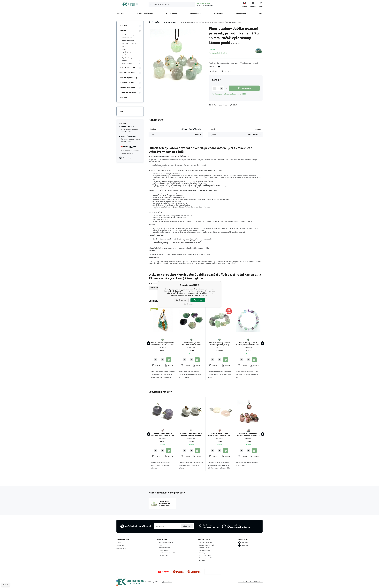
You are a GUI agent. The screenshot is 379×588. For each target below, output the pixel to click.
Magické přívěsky (126, 58)
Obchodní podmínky (205, 542)
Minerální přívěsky (170, 22)
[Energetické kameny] (149, 22)
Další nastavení (189, 304)
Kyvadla (123, 55)
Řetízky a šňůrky (126, 63)
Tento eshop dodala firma (246, 582)
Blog (121, 111)
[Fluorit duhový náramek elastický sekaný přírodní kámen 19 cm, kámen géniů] (248, 320)
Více (216, 66)
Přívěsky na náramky (127, 35)
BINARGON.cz (258, 582)
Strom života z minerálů (128, 43)
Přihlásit (187, 526)
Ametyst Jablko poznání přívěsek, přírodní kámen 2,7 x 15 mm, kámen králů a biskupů (162, 435)
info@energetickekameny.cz (205, 5)
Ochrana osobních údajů (206, 545)
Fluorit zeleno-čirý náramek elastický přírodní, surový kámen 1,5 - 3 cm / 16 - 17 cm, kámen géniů (219, 344)
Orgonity (124, 49)
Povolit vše (198, 300)
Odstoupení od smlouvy (166, 542)
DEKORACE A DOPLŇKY (127, 87)
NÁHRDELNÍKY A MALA (127, 68)
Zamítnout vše (181, 300)
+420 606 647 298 (203, 3)
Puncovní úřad (163, 555)
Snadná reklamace (164, 547)
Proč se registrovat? (205, 558)
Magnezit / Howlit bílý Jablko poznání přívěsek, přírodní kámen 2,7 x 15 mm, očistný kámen (191, 435)
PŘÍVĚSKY (157, 22)
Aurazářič (124, 60)
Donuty (123, 46)
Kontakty (202, 553)
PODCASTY (123, 97)
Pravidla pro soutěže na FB (167, 553)
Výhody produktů (164, 550)
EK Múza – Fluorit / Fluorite (191, 129)
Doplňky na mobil (126, 52)
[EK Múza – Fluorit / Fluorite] (259, 51)
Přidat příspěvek (157, 288)
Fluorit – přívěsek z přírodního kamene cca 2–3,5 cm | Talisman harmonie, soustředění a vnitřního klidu (162, 344)
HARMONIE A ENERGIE (127, 83)
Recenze (202, 560)
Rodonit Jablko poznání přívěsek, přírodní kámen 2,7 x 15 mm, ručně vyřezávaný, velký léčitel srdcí (248, 435)
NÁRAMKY (123, 26)
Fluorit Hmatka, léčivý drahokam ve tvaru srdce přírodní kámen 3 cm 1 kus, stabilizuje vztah (191, 344)
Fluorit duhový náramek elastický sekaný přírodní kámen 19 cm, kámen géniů (248, 344)
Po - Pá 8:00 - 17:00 (205, 555)
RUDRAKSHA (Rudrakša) (128, 78)
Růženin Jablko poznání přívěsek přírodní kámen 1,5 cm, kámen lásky (220, 435)
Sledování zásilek (204, 550)
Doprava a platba (204, 547)
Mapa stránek (168, 582)
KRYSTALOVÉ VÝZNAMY (128, 92)
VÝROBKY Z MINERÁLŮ (127, 73)
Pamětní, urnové (126, 38)
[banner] (130, 5)
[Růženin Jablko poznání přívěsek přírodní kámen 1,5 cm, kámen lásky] (220, 411)
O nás (160, 545)
